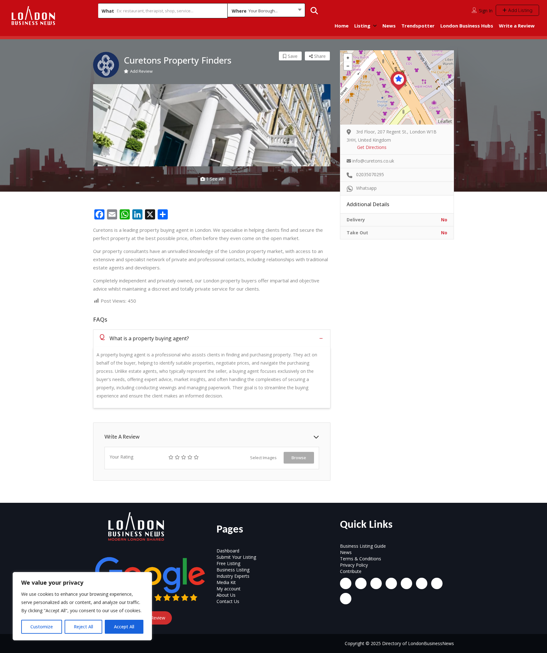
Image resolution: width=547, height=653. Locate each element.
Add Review (141, 71)
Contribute (351, 571)
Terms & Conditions (360, 559)
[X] (406, 583)
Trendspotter (418, 25)
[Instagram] (361, 583)
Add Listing (519, 10)
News (389, 25)
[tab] (211, 338)
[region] (82, 606)
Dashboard (228, 551)
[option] (211, 125)
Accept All (124, 627)
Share (319, 56)
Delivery (356, 220)
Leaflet (445, 121)
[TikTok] (391, 583)
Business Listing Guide (363, 546)
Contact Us (228, 601)
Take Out (357, 233)
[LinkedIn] (376, 583)
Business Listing (233, 570)
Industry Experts (233, 576)
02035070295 (370, 174)
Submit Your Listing (236, 557)
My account (229, 589)
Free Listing (228, 563)
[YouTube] (421, 583)
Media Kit (226, 582)
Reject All (83, 627)
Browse (299, 457)
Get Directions (372, 147)
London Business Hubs (466, 25)
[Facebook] (345, 583)
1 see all (214, 179)
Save (292, 56)
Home (342, 25)
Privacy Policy (354, 565)
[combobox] (266, 10)
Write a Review (517, 25)
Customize (41, 627)
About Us (226, 595)
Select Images (263, 457)
